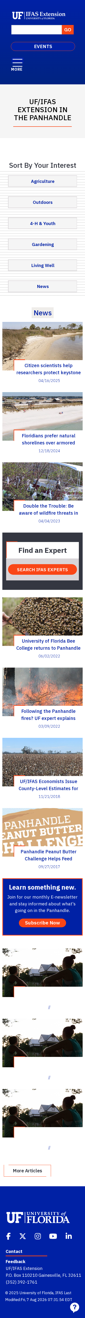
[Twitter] (23, 1236)
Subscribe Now (42, 923)
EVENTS (43, 46)
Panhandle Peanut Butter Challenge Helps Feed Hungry (48, 855)
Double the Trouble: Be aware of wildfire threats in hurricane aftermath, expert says (48, 509)
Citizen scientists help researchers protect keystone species (48, 368)
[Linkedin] (69, 1236)
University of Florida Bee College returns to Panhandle (48, 644)
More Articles (27, 1170)
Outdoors (43, 202)
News (43, 286)
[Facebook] (9, 1236)
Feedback (15, 1261)
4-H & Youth (42, 223)
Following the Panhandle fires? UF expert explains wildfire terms (48, 714)
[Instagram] (38, 1236)
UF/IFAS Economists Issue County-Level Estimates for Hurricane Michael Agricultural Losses (48, 784)
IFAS (59, 1292)
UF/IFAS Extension (24, 1268)
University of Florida (36, 1292)
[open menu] (17, 60)
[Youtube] (53, 1236)
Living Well (43, 265)
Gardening (43, 244)
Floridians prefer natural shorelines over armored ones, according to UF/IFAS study (48, 439)
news (43, 312)
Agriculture (43, 181)
